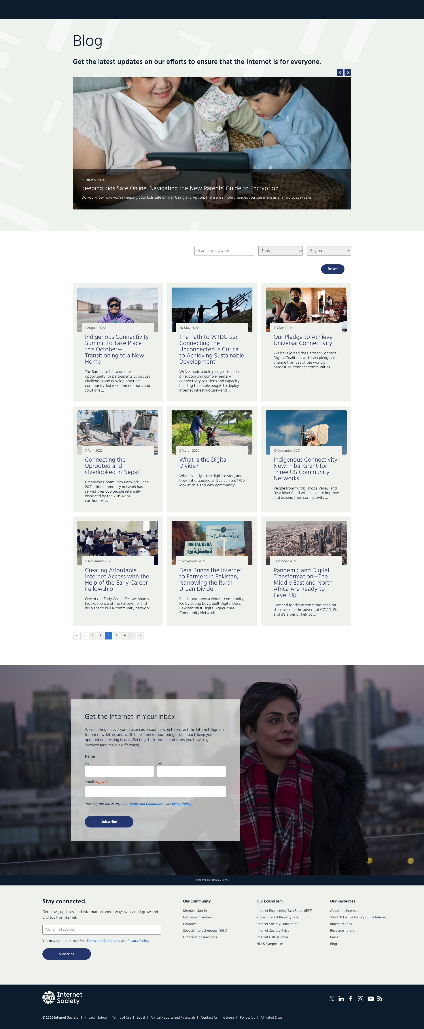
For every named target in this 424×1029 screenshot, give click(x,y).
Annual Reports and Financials (173, 1018)
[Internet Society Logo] (62, 997)
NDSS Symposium (270, 944)
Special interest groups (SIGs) (205, 931)
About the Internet (344, 911)
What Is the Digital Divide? (203, 463)
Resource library (342, 931)
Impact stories (341, 924)
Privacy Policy (180, 804)
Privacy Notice (96, 1018)
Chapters (190, 924)
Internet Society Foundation (277, 924)
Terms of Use (121, 1018)
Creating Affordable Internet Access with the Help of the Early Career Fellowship (117, 580)
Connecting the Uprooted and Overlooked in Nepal (112, 466)
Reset (333, 269)
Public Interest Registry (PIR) (278, 917)
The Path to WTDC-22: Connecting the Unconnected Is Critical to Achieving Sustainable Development (211, 349)
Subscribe (109, 822)
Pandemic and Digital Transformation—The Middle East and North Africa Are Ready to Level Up (303, 583)
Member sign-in (195, 911)
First (88, 763)
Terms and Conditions (146, 804)
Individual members (197, 917)
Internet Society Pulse (273, 931)
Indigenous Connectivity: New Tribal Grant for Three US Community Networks (306, 469)
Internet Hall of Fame (272, 937)
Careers (229, 1018)
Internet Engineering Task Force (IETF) (284, 911)
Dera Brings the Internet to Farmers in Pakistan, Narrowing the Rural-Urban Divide (210, 580)
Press (334, 937)
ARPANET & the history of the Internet (358, 917)
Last (159, 763)
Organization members (200, 937)
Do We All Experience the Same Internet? (136, 182)
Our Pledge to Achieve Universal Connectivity (303, 340)
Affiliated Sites (271, 1018)
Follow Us (247, 1018)
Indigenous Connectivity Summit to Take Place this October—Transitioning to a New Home (117, 349)
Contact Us (209, 1018)
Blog (333, 944)
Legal (141, 1018)
